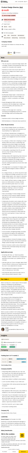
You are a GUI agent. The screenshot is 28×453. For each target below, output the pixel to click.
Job (11, 52)
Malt (21, 7)
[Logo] (4, 2)
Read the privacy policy (5, 447)
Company (18, 52)
